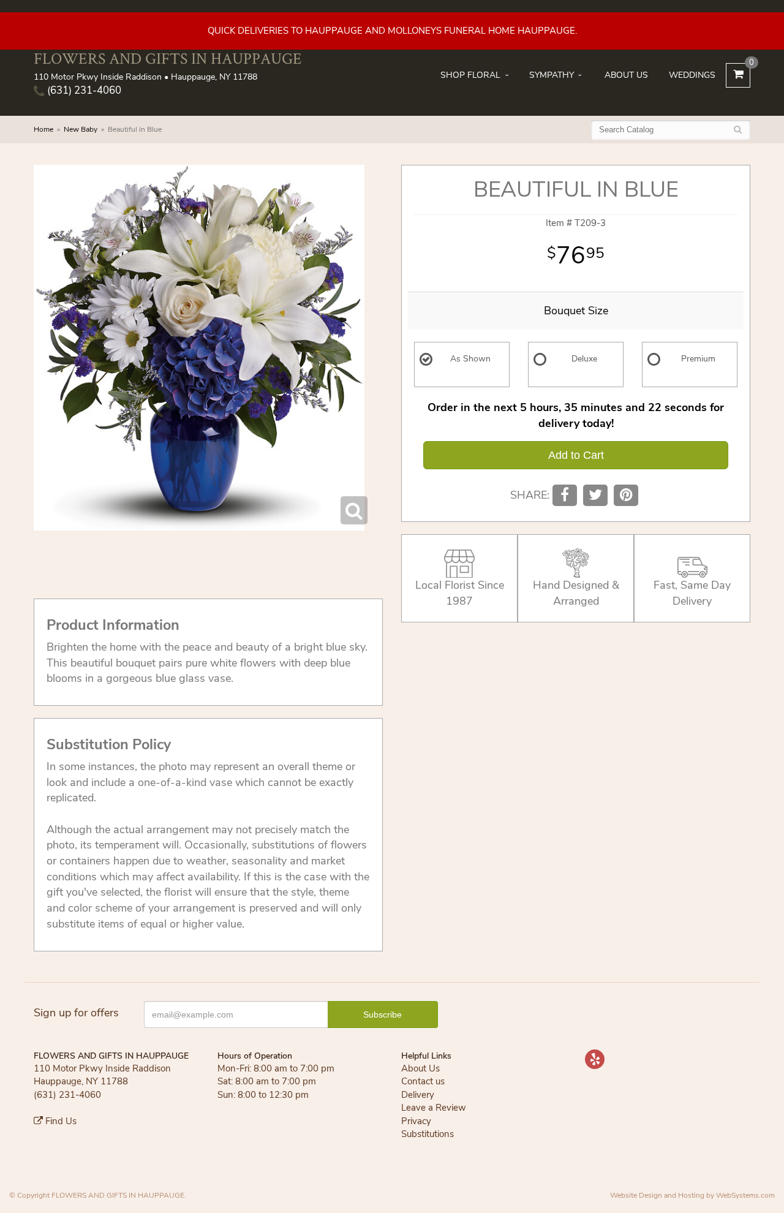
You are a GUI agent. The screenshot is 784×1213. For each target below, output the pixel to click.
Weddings (692, 75)
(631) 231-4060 (83, 90)
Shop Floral (470, 75)
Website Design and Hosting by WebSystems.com (692, 1195)
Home (43, 129)
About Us (626, 75)
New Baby (80, 129)
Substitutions (427, 1134)
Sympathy (551, 75)
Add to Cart (576, 455)
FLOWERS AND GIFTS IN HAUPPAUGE (168, 58)
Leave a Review (433, 1108)
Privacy (416, 1121)
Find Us (60, 1121)
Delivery (417, 1095)
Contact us (423, 1081)
